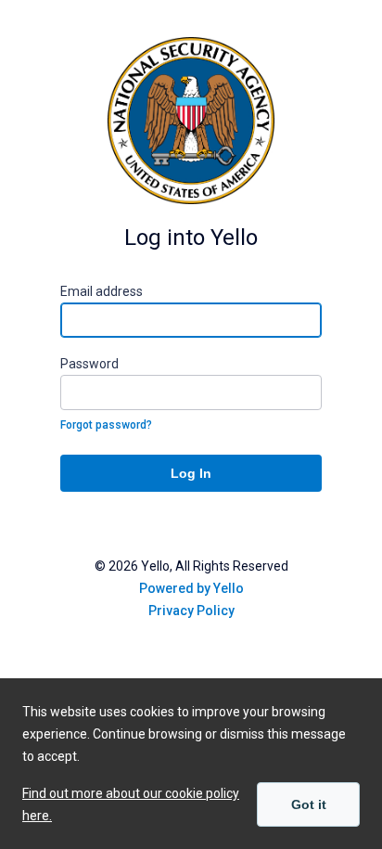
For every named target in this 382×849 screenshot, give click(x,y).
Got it (308, 804)
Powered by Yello (191, 588)
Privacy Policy (191, 610)
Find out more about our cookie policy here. (130, 804)
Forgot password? (106, 424)
